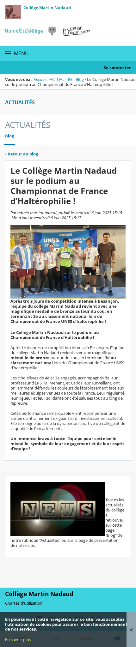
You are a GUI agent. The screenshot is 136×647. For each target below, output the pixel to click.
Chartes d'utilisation (24, 603)
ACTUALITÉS (61, 79)
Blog (80, 79)
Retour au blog (21, 154)
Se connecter (117, 67)
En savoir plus (18, 639)
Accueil (40, 79)
